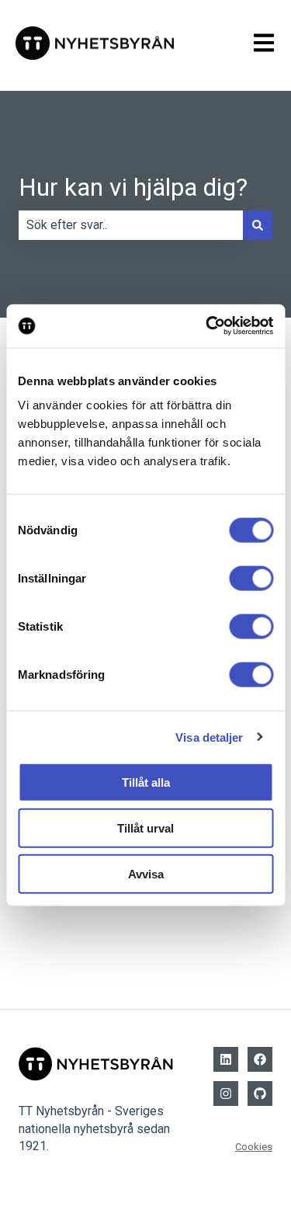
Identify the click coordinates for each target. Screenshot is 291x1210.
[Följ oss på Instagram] (225, 1093)
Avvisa (146, 873)
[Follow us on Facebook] (260, 1059)
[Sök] (257, 225)
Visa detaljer (209, 736)
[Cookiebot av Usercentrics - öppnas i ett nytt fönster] (207, 326)
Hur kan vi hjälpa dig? (133, 187)
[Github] (260, 1093)
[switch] (251, 578)
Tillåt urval (145, 827)
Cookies (253, 1147)
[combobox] (131, 225)
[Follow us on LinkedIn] (225, 1059)
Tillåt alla (146, 782)
